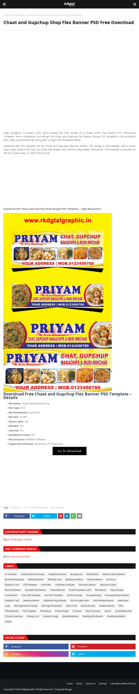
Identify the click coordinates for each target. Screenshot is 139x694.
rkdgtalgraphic (28, 689)
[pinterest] (103, 646)
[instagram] (36, 654)
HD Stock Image (74, 595)
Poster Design (62, 611)
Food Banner (11, 595)
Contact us (90, 683)
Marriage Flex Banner (52, 605)
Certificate (46, 584)
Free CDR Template (31, 595)
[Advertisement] (69, 57)
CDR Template (30, 584)
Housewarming (93, 595)
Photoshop (45, 611)
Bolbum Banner (94, 579)
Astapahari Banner (57, 574)
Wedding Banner (70, 616)
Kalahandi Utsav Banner (55, 600)
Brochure (111, 579)
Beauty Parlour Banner (114, 574)
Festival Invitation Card (80, 590)
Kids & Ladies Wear (80, 600)
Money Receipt (88, 605)
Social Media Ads (123, 611)
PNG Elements (11, 611)
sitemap (103, 683)
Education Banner (87, 584)
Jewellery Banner (31, 600)
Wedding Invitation (116, 616)
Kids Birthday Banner (103, 600)
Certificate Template (65, 584)
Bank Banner (93, 574)
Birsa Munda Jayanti (14, 579)
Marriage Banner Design (25, 605)
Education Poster (108, 584)
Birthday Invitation (74, 579)
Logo (7, 605)
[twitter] (103, 654)
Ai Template (11, 574)
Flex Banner (16, 507)
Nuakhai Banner (107, 605)
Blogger (68, 689)
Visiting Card (33, 616)
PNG (121, 605)
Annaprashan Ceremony (32, 574)
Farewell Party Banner (35, 590)
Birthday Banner (36, 579)
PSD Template (17, 15)
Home (6, 15)
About (79, 683)
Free (26, 507)
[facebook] (36, 646)
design (8, 621)
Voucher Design (50, 616)
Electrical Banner (13, 590)
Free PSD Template (39, 507)
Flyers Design (117, 590)
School (108, 611)
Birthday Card (54, 579)
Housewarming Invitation (117, 595)
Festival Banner (57, 590)
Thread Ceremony (14, 616)
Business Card (12, 584)
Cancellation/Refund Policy (123, 683)
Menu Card (71, 605)
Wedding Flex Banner (93, 616)
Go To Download (69, 451)
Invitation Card (12, 600)
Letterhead (123, 600)
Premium (77, 611)
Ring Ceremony (93, 611)
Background (76, 574)
